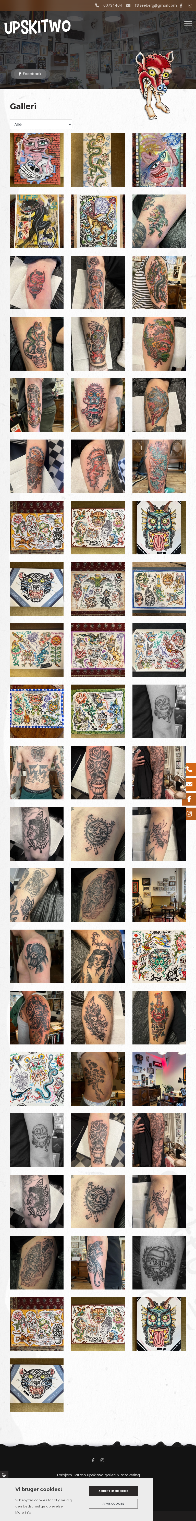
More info (23, 1512)
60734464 (112, 5)
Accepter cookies (113, 1491)
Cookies (4, 1474)
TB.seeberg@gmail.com (155, 5)
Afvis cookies (113, 1503)
